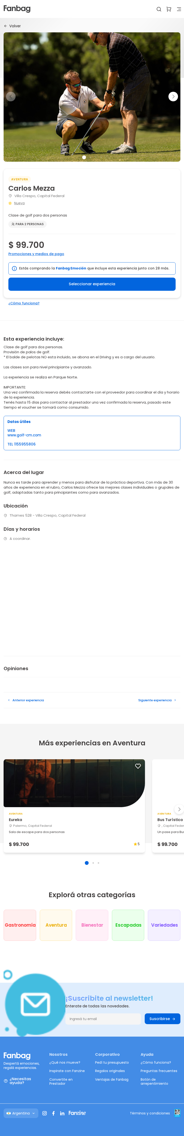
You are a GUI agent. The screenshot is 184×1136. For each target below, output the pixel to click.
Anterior (28, 700)
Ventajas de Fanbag (111, 1079)
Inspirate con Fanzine (67, 1070)
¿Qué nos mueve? (64, 1062)
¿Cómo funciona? (24, 303)
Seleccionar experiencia (92, 284)
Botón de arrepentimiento (154, 1081)
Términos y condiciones (150, 1113)
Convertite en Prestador (61, 1081)
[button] (173, 96)
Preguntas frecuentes (159, 1070)
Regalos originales (110, 1070)
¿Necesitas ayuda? (20, 1081)
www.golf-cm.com (24, 435)
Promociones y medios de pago (36, 254)
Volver (15, 26)
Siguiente (155, 700)
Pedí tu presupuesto (112, 1062)
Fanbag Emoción (71, 268)
